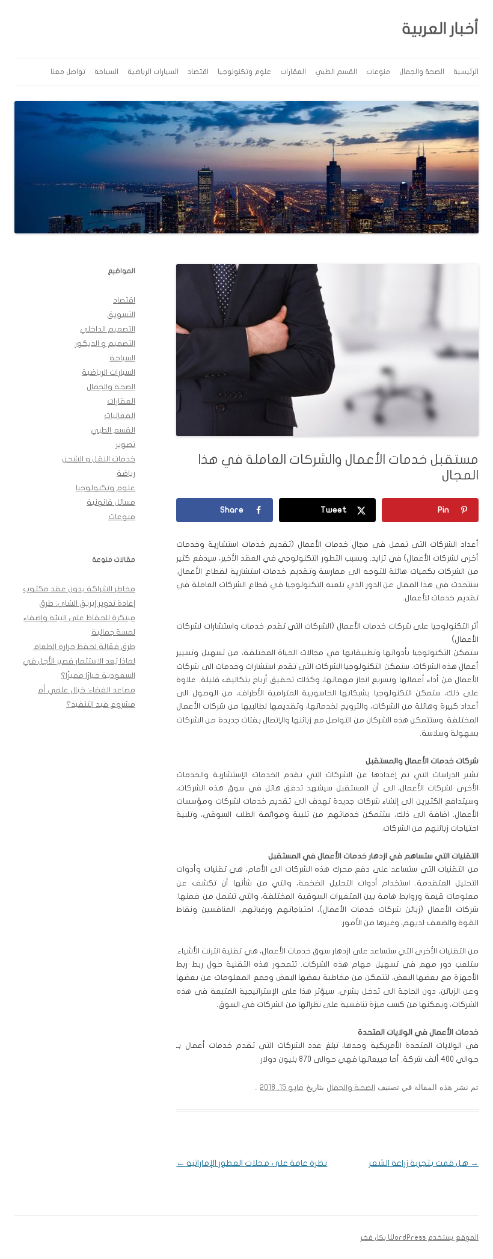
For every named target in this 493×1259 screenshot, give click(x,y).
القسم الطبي (336, 71)
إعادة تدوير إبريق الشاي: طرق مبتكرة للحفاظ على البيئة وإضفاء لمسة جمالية (79, 617)
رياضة (126, 473)
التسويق (121, 314)
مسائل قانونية (111, 502)
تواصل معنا (68, 71)
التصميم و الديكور (105, 343)
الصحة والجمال (421, 71)
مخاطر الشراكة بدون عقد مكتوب (79, 589)
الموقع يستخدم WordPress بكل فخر (419, 1237)
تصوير (125, 444)
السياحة (106, 71)
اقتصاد (198, 71)
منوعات (378, 71)
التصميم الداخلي (107, 329)
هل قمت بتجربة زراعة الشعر (424, 1163)
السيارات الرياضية (153, 71)
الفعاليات (119, 415)
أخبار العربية (440, 28)
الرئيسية (466, 71)
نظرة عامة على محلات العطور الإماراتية (251, 1163)
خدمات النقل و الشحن (98, 459)
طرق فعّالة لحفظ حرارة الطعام (84, 646)
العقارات (293, 71)
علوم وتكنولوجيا (244, 71)
